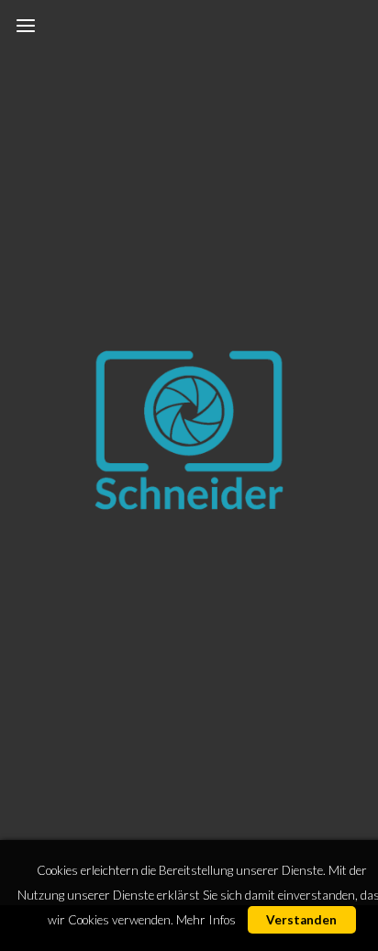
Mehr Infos (206, 919)
